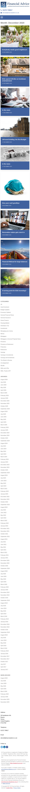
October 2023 (4, 470)
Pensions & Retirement (7, 344)
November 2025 (5, 403)
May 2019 (3, 611)
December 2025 (5, 400)
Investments (4, 328)
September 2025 (5, 408)
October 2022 (4, 502)
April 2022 (3, 518)
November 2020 (5, 563)
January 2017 (4, 669)
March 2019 (4, 616)
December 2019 (5, 592)
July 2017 (3, 664)
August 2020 (4, 571)
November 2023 (5, 467)
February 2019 (5, 619)
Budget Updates (5, 309)
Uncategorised (5, 363)
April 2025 (3, 422)
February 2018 (5, 651)
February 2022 (5, 523)
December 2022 (5, 496)
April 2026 (3, 390)
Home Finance (5, 320)
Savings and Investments (7, 357)
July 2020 (3, 573)
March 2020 (4, 584)
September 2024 (5, 440)
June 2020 (3, 576)
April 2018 (3, 645)
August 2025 (4, 411)
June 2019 (3, 608)
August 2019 (4, 603)
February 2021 (5, 555)
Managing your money (7, 331)
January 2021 (4, 557)
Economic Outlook (6, 312)
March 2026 (4, 392)
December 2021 (5, 528)
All (1, 304)
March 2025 (4, 424)
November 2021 (5, 531)
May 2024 (3, 451)
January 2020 (4, 589)
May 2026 (3, 387)
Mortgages (3, 336)
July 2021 (3, 542)
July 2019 (3, 605)
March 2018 (4, 648)
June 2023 (3, 480)
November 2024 (5, 435)
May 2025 (3, 419)
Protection (3, 347)
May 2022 (3, 515)
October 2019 (4, 597)
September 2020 (5, 568)
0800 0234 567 (6, 783)
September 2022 (5, 504)
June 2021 (3, 544)
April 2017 (3, 667)
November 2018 (5, 627)
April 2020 (3, 581)
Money (2, 333)
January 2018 (4, 653)
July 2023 (3, 478)
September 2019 (5, 600)
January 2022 (4, 526)
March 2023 (4, 488)
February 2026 (5, 395)
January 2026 (4, 398)
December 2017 (5, 656)
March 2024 (4, 456)
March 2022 (4, 520)
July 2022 (3, 510)
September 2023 (5, 472)
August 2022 (4, 507)
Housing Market (5, 323)
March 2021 (4, 552)
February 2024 (5, 459)
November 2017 (5, 659)
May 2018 (3, 643)
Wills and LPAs (5, 368)
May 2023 (3, 483)
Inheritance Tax (5, 325)
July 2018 (3, 637)
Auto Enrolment (5, 307)
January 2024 (4, 462)
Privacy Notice (17, 787)
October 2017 (4, 661)
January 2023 (4, 494)
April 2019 (3, 613)
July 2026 (3, 382)
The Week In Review (6, 360)
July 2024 (3, 446)
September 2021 (5, 536)
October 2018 (4, 629)
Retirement (4, 349)
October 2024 (4, 438)
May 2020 (3, 579)
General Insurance (6, 317)
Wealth (2, 365)
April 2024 (3, 454)
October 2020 (4, 565)
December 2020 (5, 560)
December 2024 (5, 432)
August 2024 (4, 443)
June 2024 (3, 448)
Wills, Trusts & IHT (6, 371)
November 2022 (5, 499)
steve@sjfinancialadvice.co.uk (10, 12)
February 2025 (5, 427)
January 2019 (4, 621)
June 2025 (3, 416)
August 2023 (4, 475)
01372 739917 (7, 10)
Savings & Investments (7, 355)
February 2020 (5, 587)
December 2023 (5, 464)
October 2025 (4, 406)
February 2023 (5, 491)
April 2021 (3, 549)
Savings (3, 352)
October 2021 (4, 534)
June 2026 (3, 385)
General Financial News (7, 315)
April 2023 (3, 486)
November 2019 (5, 595)
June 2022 (3, 512)
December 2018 (5, 624)
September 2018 (5, 632)
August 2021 (4, 539)
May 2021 (3, 547)
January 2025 (4, 430)
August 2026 (4, 379)
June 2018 (3, 640)
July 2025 (3, 414)
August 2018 (4, 635)
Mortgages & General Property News (11, 339)
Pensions (3, 341)
